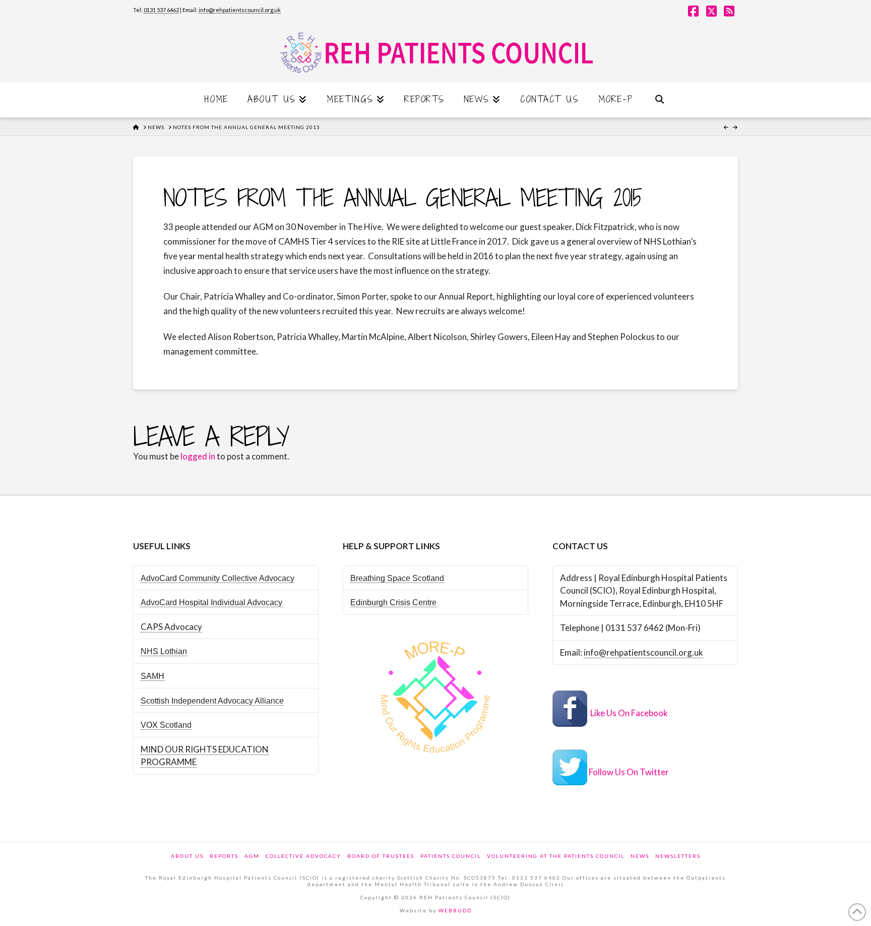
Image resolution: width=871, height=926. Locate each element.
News (640, 856)
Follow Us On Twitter (629, 772)
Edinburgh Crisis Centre (393, 602)
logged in (197, 456)
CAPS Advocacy (171, 626)
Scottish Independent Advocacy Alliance (212, 701)
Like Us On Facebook (629, 713)
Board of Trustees (380, 856)
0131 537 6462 (161, 10)
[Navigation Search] (659, 100)
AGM (252, 856)
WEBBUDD (455, 910)
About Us (187, 856)
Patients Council (450, 856)
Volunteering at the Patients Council (556, 856)
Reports (224, 856)
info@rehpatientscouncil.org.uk (240, 10)
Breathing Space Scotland (397, 578)
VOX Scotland (166, 725)
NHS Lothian (164, 651)
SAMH (152, 676)
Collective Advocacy (303, 856)
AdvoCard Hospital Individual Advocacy (211, 602)
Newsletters (678, 856)
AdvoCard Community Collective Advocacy (217, 578)
